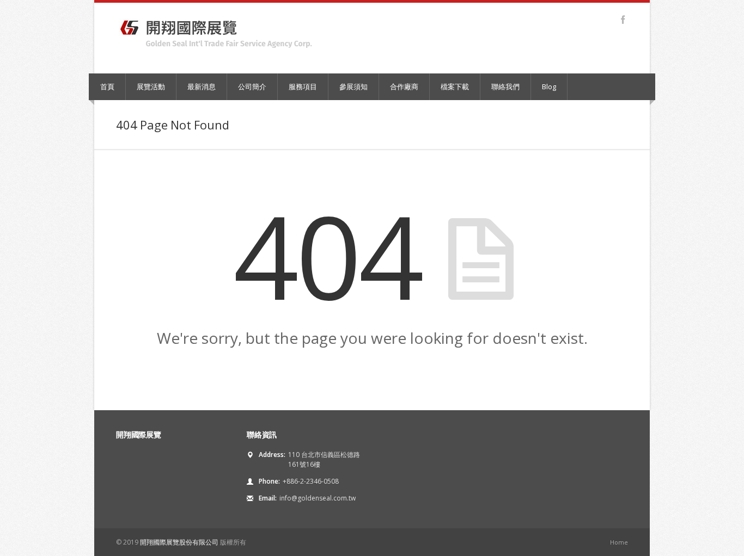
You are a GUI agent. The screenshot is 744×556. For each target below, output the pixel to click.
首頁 (107, 86)
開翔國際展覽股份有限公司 (179, 542)
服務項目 (303, 86)
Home (619, 542)
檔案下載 (455, 86)
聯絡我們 (505, 86)
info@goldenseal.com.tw (317, 498)
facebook (622, 19)
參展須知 (353, 86)
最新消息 (201, 86)
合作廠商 (404, 86)
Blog (549, 86)
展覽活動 (151, 86)
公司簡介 (252, 86)
